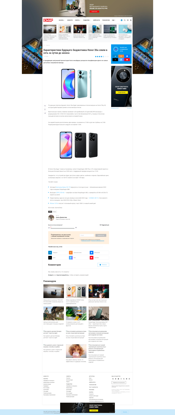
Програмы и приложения (72, 394)
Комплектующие (47, 384)
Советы (77, 20)
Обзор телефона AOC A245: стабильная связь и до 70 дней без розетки (95, 37)
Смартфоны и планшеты (48, 380)
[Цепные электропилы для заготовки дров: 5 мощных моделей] (53, 313)
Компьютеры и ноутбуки (48, 382)
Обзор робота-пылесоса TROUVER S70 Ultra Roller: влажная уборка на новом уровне (49, 37)
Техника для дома (47, 393)
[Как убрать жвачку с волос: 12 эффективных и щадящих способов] (76, 351)
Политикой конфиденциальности (97, 240)
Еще (113, 20)
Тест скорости (93, 387)
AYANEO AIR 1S (94, 198)
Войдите (51, 275)
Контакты (129, 108)
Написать (104, 264)
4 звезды (101, 56)
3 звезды (99, 56)
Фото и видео (46, 387)
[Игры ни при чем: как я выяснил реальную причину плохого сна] (99, 291)
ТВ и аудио (45, 391)
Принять (125, 412)
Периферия (45, 386)
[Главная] (43, 45)
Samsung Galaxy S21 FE (63, 187)
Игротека (92, 376)
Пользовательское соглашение (96, 399)
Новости (70, 20)
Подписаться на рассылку (119, 382)
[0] (76, 227)
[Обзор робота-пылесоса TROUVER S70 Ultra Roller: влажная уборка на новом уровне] (53, 291)
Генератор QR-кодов (93, 395)
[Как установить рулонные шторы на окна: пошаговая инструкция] (76, 332)
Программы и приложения (49, 394)
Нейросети (96, 20)
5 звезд (103, 56)
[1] (49, 227)
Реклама (91, 389)
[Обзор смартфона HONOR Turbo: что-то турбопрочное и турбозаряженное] (76, 291)
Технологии (106, 20)
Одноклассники (77, 252)
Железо (90, 379)
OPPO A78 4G (60, 192)
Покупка (68, 378)
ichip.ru (91, 392)
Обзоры (61, 20)
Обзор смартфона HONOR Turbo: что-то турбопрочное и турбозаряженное (64, 37)
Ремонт (68, 381)
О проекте (91, 394)
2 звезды (98, 56)
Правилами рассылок (85, 240)
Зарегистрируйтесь (62, 275)
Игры (90, 378)
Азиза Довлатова (61, 217)
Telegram (55, 252)
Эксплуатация (69, 379)
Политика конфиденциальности (96, 401)
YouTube (96, 257)
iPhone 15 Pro (54, 203)
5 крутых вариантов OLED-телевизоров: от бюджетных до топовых (110, 36)
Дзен (54, 257)
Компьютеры (69, 387)
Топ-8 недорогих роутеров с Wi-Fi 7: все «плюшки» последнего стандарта (125, 37)
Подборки (86, 20)
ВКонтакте (97, 252)
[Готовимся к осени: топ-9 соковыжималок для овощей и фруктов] (76, 313)
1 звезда (96, 56)
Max (75, 257)
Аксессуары (46, 389)
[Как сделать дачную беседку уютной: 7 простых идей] (53, 332)
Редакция (91, 397)
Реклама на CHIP (115, 108)
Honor (54, 211)
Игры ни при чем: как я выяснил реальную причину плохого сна (79, 36)
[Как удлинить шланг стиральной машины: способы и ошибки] (53, 346)
